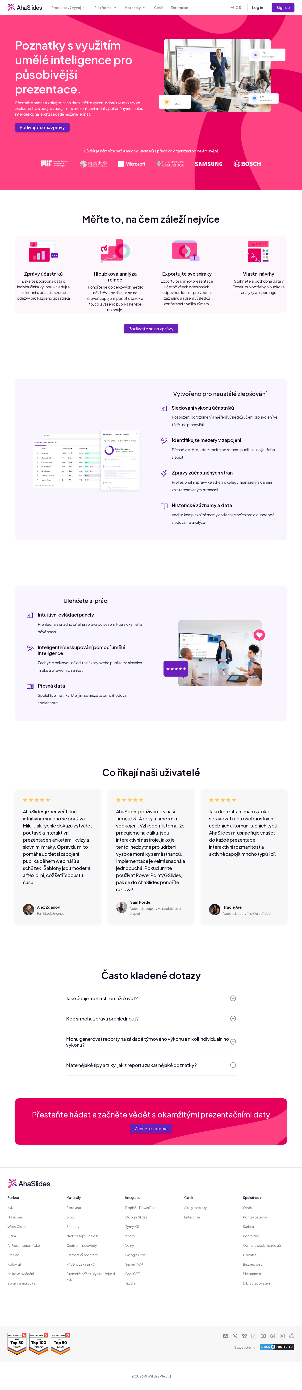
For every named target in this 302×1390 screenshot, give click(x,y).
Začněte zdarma (151, 1128)
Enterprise (179, 7)
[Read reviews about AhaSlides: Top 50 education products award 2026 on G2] (60, 1344)
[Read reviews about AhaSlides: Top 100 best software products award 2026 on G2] (38, 1344)
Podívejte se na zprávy (42, 127)
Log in (257, 7)
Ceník (158, 7)
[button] (69, 7)
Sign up (283, 7)
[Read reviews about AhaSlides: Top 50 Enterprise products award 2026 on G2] (17, 1344)
